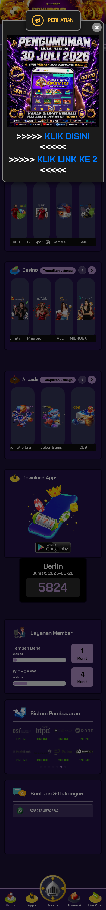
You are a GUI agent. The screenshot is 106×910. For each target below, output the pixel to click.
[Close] (97, 27)
